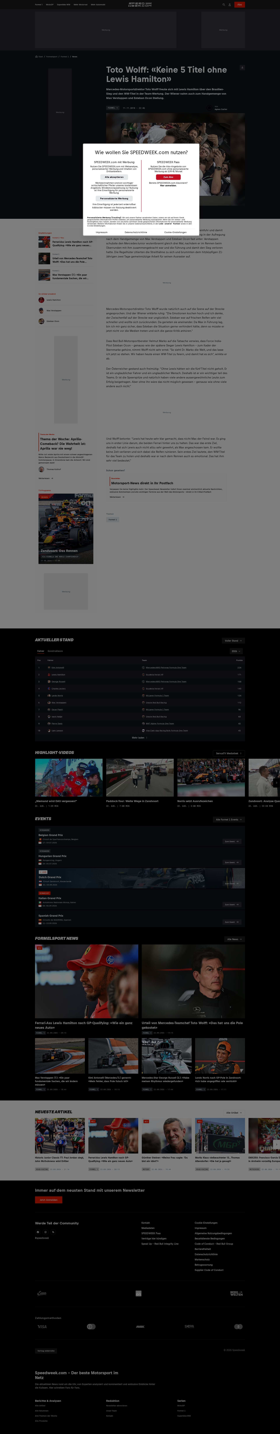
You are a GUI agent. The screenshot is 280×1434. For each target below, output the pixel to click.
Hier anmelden (168, 185)
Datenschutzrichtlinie (136, 232)
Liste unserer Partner (169, 224)
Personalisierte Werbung (114, 198)
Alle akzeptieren (114, 177)
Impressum (101, 232)
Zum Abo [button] (168, 177)
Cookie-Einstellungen (175, 232)
